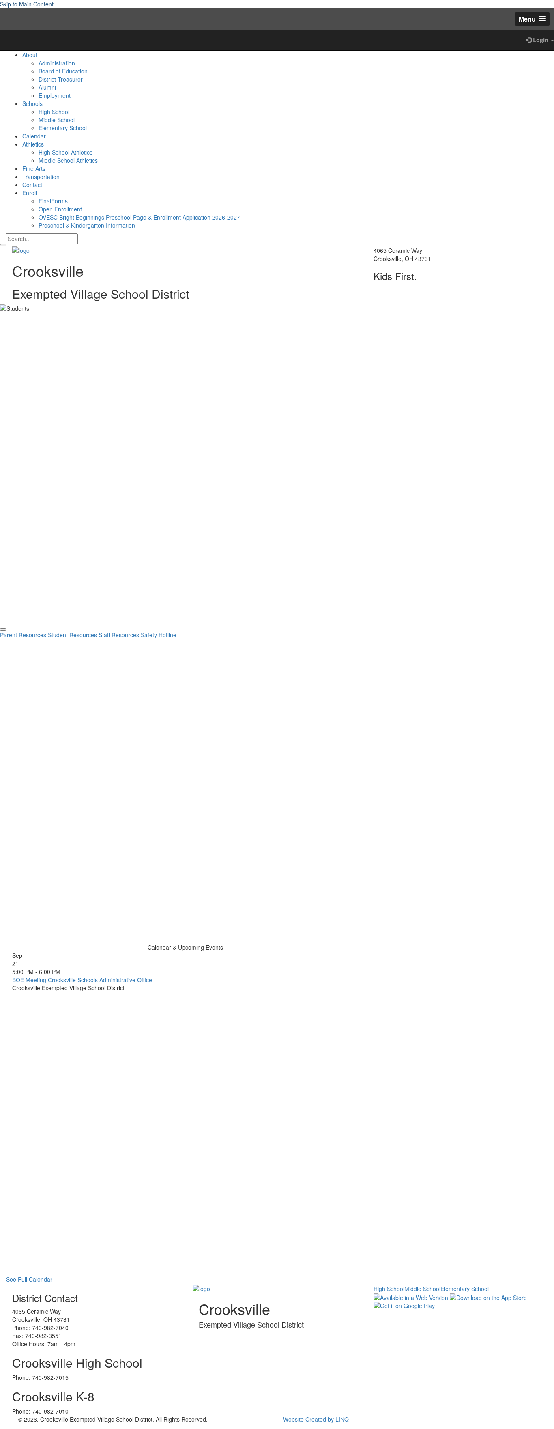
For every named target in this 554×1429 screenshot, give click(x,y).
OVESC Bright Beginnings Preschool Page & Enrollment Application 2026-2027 (139, 217)
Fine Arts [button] (33, 168)
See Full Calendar (29, 1279)
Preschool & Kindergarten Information (87, 225)
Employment (55, 95)
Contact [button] (32, 185)
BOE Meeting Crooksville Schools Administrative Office (82, 980)
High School (54, 112)
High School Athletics (65, 152)
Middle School (57, 120)
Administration (57, 63)
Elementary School (63, 128)
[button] (532, 19)
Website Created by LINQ (316, 1419)
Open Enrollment (60, 209)
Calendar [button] (34, 136)
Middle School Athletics (68, 160)
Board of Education (63, 71)
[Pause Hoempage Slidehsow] (3, 629)
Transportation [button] (41, 176)
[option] (277, 460)
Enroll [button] (29, 193)
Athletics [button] (33, 144)
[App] (6, 40)
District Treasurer (61, 79)
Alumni (47, 87)
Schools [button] (32, 103)
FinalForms (53, 201)
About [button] (29, 55)
